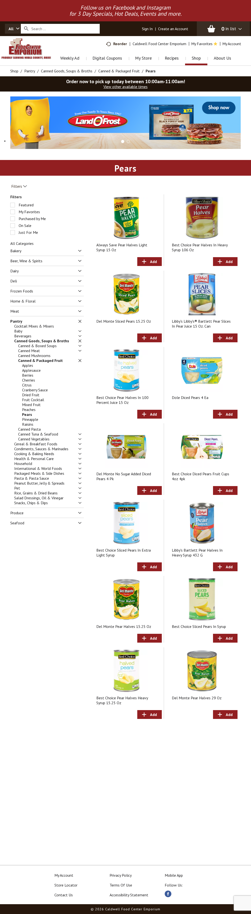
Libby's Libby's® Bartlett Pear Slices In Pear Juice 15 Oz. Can (201, 324)
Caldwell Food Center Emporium (159, 43)
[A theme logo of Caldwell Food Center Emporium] (31, 55)
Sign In (147, 28)
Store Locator (65, 885)
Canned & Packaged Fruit (119, 70)
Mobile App (174, 875)
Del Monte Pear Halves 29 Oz (197, 697)
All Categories (22, 243)
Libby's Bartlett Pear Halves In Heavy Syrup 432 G (197, 552)
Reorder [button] (120, 43)
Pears (151, 70)
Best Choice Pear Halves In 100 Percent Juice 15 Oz (122, 400)
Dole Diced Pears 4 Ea (190, 397)
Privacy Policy (121, 875)
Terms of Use (121, 885)
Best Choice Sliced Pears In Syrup (199, 626)
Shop (14, 70)
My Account (63, 875)
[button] (125, 122)
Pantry (29, 70)
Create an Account (173, 28)
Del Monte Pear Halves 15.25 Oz (123, 626)
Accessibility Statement (129, 894)
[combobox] (13, 29)
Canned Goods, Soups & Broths (66, 70)
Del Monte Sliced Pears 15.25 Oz (123, 321)
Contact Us (63, 894)
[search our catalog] (26, 29)
